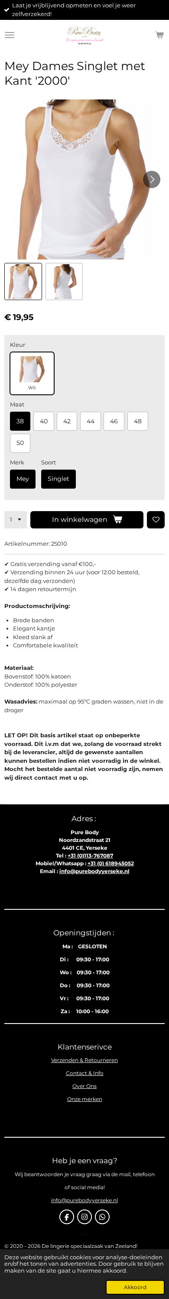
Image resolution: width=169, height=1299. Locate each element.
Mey (22, 479)
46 (114, 421)
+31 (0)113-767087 (90, 855)
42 (67, 421)
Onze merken (84, 1099)
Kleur (17, 344)
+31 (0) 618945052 (111, 863)
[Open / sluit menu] (9, 35)
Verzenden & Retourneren (84, 1060)
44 (90, 421)
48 (138, 421)
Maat (17, 404)
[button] (23, 282)
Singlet (58, 479)
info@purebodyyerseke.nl (94, 871)
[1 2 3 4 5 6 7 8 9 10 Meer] (15, 520)
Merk (17, 462)
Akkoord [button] (135, 1287)
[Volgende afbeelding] (151, 179)
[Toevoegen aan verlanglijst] (156, 520)
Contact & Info (85, 1073)
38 (20, 421)
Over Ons (84, 1086)
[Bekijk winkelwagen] (159, 35)
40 (44, 421)
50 (20, 443)
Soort (48, 462)
